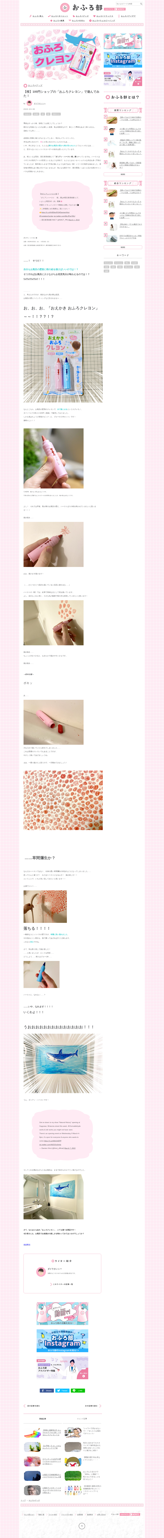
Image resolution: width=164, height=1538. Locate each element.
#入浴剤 (134, 262)
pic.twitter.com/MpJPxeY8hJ (64, 216)
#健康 (106, 271)
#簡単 (137, 267)
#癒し (127, 262)
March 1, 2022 (74, 220)
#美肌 (119, 267)
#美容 (106, 267)
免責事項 (90, 1514)
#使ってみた (128, 267)
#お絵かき (27, 114)
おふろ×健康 (58, 21)
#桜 (48, 114)
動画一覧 (41, 1514)
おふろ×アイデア (128, 16)
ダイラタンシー (40, 103)
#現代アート (56, 114)
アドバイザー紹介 (67, 1514)
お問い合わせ (101, 1514)
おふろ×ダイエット (59, 16)
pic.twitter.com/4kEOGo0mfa (50, 1145)
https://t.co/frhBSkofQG (50, 212)
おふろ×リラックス (105, 16)
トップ (23, 1500)
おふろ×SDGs (78, 21)
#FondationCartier (46, 216)
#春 (43, 114)
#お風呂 (36, 114)
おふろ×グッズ (82, 16)
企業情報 (80, 1514)
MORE (123, 174)
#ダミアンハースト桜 (49, 194)
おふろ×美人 (38, 16)
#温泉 (113, 267)
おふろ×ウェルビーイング (103, 21)
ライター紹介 (53, 1514)
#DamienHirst (64, 212)
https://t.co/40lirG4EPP (52, 1141)
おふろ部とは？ (29, 1514)
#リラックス (108, 262)
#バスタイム (118, 262)
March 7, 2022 (70, 1148)
